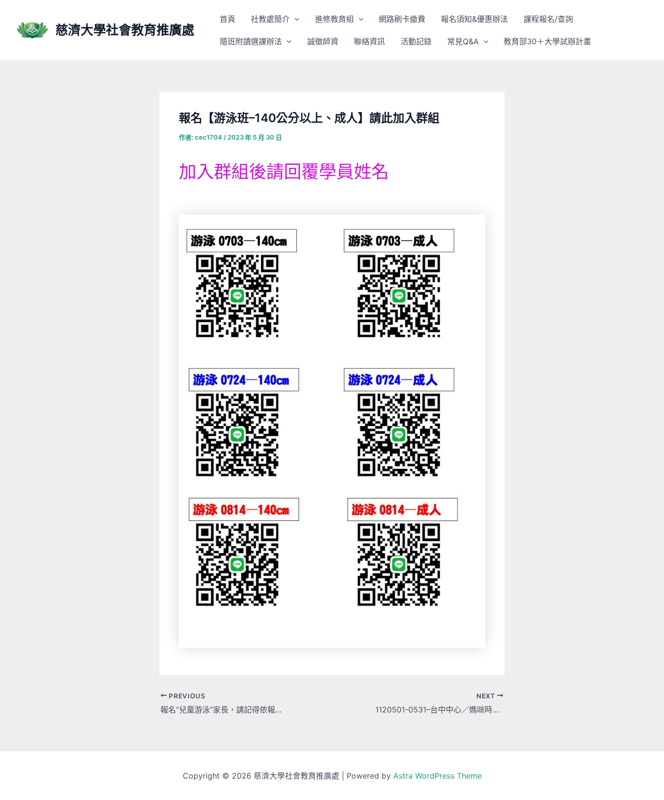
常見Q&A (463, 41)
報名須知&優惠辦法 (474, 19)
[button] (294, 19)
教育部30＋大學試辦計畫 (547, 41)
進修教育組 (334, 19)
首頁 (227, 19)
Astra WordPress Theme (437, 776)
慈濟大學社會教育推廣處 (124, 29)
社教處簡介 (270, 19)
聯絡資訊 (369, 41)
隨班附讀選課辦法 (251, 41)
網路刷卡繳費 (402, 19)
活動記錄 (416, 41)
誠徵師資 (322, 41)
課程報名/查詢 (548, 19)
